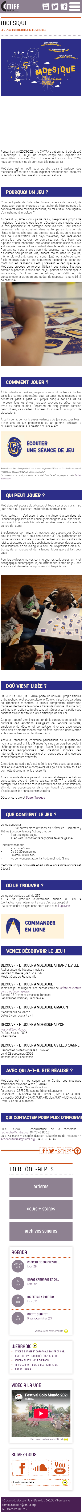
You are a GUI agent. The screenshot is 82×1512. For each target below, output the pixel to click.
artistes (41, 1186)
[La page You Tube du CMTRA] (60, 1475)
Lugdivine (64, 905)
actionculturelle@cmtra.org (18, 1139)
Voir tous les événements (49, 1331)
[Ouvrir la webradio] (34, 1346)
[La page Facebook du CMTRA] (20, 1475)
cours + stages (41, 1208)
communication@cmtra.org (19, 1505)
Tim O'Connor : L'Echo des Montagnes (36, 1364)
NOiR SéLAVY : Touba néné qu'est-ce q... (37, 1355)
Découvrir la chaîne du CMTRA (46, 1439)
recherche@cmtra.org (14, 1132)
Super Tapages (35, 797)
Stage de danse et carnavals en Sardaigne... (40, 1351)
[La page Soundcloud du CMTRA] (40, 1475)
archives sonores (41, 1230)
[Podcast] (41, 461)
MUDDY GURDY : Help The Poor (32, 1360)
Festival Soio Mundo (13, 1029)
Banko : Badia (23, 1369)
